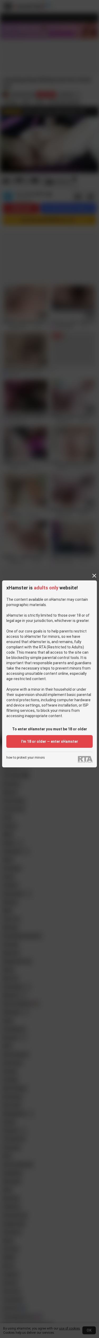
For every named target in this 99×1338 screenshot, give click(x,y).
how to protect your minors (25, 757)
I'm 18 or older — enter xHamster (49, 741)
